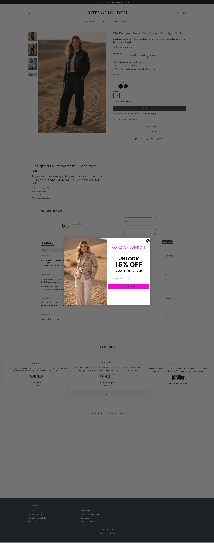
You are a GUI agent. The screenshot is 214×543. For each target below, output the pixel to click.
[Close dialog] (148, 240)
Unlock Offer (129, 286)
